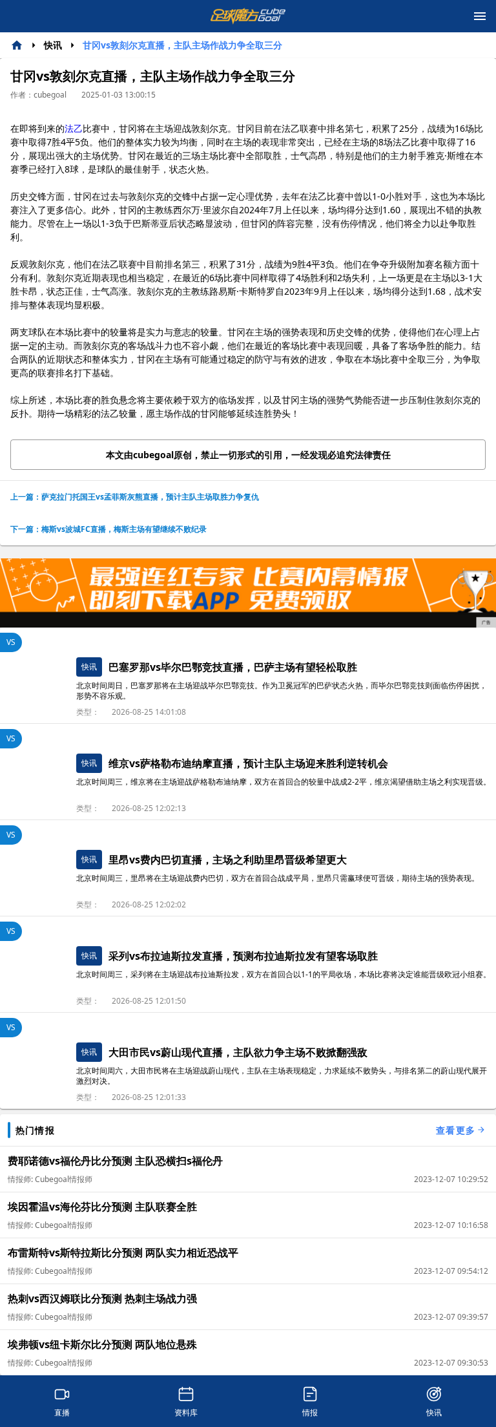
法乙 (74, 128)
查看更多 (455, 1130)
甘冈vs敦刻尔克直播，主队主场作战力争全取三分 (182, 45)
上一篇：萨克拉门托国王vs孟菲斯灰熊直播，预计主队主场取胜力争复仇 (134, 496)
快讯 (53, 45)
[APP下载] (248, 593)
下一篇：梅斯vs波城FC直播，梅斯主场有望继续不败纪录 (108, 528)
